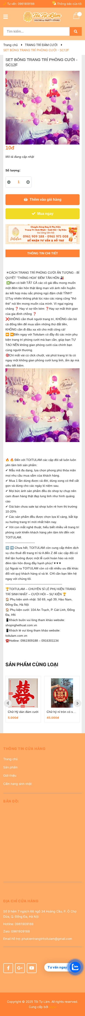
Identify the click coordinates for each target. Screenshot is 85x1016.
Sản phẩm (10, 767)
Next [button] (77, 703)
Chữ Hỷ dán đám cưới (23, 712)
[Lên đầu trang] (77, 995)
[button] (42, 750)
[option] (23, 699)
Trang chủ (10, 759)
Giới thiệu (9, 775)
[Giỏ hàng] (76, 18)
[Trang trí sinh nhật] (42, 234)
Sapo (52, 1007)
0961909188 (26, 3)
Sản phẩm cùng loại (31, 664)
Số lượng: (12, 170)
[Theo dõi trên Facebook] (8, 968)
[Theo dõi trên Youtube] (32, 968)
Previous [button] (8, 703)
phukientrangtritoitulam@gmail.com (47, 938)
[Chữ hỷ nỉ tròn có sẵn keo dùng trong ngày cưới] (62, 693)
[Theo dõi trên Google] (20, 968)
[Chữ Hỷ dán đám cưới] (23, 693)
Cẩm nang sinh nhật (17, 784)
